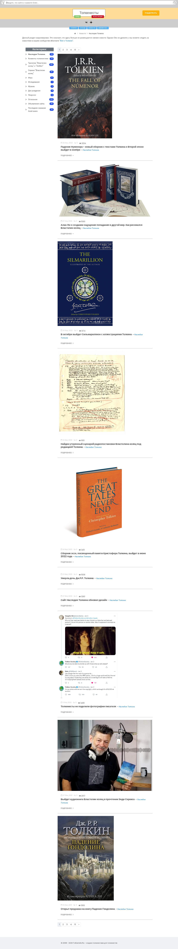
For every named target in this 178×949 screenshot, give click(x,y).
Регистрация (98, 16)
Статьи (82, 28)
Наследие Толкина (91, 150)
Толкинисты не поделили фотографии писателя (89, 706)
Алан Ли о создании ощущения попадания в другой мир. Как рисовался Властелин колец (101, 226)
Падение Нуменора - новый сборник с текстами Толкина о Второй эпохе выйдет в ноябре (102, 148)
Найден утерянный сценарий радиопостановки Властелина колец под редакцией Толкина (101, 445)
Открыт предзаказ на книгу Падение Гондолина (88, 909)
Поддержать (151, 13)
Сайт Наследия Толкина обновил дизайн (84, 600)
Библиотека (103, 28)
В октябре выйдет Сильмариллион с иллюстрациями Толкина (96, 334)
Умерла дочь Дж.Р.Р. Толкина (77, 578)
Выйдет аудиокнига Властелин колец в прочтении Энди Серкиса (98, 799)
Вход (77, 16)
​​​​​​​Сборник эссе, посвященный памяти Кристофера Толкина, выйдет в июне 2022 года (103, 555)
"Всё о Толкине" (66, 40)
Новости (92, 28)
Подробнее (66, 155)
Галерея (74, 28)
